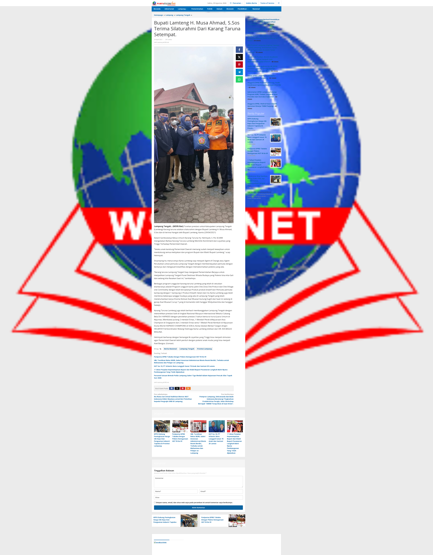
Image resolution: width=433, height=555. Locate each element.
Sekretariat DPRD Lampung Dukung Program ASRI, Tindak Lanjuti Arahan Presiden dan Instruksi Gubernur (263, 94)
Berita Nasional (170, 349)
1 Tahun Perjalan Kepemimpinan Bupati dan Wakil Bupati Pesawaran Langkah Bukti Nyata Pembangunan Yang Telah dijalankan (234, 443)
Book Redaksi (252, 194)
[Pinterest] (182, 388)
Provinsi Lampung (204, 349)
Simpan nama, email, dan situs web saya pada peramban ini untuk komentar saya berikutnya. (194, 502)
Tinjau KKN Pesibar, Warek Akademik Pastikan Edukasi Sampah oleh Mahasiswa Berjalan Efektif (263, 59)
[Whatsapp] (239, 79)
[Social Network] (278, 3)
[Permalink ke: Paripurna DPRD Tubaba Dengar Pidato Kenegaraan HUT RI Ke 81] (180, 426)
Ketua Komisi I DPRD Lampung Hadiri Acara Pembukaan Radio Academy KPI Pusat (263, 38)
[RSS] (188, 388)
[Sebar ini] (239, 49)
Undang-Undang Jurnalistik (257, 196)
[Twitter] (177, 388)
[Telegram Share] (239, 72)
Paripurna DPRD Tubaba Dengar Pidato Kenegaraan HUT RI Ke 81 (180, 357)
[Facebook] (171, 388)
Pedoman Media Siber (266, 194)
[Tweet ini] (239, 57)
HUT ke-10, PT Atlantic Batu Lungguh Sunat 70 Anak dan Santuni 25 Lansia (184, 366)
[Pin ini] (239, 64)
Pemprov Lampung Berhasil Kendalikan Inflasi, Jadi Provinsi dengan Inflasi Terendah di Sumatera (263, 21)
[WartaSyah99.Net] (164, 3)
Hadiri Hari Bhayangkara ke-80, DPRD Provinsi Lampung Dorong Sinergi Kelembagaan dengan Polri (262, 68)
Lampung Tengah (187, 349)
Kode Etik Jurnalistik (254, 198)
